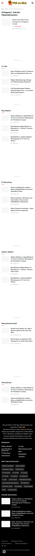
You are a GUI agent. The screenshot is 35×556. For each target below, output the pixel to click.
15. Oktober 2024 (16, 335)
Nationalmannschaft (25, 449)
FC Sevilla (5, 476)
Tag (6, 9)
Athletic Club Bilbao (7, 465)
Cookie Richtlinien (6, 543)
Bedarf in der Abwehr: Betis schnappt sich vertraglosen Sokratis (20, 22)
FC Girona (24, 472)
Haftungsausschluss (17, 541)
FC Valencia (14, 476)
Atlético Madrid (6, 446)
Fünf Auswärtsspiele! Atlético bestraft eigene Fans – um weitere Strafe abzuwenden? (22, 90)
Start (2, 9)
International (5, 455)
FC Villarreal (23, 476)
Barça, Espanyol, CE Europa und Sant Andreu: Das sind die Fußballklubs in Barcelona (21, 200)
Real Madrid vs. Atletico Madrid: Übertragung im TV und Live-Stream (21, 139)
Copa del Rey (19, 469)
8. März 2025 (15, 212)
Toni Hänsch (18, 26)
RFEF (4, 489)
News (20, 451)
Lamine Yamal (13, 479)
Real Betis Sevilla (7, 486)
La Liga (20, 446)
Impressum (4, 541)
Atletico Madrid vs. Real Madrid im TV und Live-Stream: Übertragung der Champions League (22, 117)
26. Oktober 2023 (18, 28)
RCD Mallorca (25, 483)
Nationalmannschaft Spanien (10, 483)
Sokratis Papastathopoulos (16, 9)
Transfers (21, 456)
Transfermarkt (12, 489)
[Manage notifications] (4, 551)
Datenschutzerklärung (21, 543)
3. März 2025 (15, 75)
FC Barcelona (5, 453)
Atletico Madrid (20, 465)
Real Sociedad (28, 486)
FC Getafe (16, 472)
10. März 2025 (15, 204)
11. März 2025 (15, 193)
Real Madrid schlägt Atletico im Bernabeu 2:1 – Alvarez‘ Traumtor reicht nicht (22, 128)
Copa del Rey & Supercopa (6, 449)
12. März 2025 (15, 122)
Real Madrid (22, 454)
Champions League (7, 469)
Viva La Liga (9, 550)
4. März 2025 (15, 132)
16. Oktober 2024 (16, 94)
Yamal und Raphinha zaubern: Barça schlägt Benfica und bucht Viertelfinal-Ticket (22, 189)
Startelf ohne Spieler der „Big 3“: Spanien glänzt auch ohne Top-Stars (21, 330)
